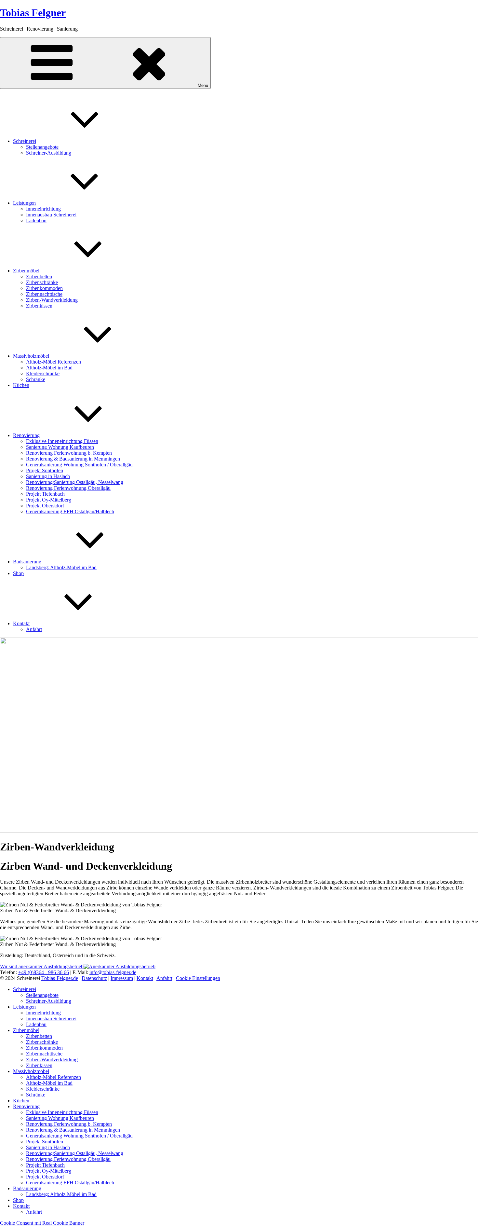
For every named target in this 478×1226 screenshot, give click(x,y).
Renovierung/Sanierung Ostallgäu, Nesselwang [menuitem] (74, 1153)
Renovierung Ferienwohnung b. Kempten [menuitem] (69, 1124)
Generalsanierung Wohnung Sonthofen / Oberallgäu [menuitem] (79, 1135)
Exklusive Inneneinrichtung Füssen (62, 441)
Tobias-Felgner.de (59, 978)
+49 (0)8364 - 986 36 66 (43, 972)
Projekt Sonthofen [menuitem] (44, 1141)
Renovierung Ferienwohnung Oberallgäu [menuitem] (68, 1159)
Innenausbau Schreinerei (51, 214)
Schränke (35, 379)
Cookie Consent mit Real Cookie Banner (42, 1223)
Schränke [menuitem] (35, 1094)
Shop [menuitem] (18, 1200)
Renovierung (26, 435)
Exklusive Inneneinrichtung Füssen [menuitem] (62, 1112)
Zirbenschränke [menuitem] (42, 1042)
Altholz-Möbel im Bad (49, 367)
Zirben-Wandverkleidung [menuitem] (52, 1059)
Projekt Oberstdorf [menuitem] (45, 1176)
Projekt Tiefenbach (45, 494)
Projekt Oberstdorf (45, 505)
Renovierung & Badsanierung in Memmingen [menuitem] (73, 1130)
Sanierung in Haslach (48, 476)
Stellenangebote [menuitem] (42, 995)
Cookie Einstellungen (198, 978)
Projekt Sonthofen (44, 470)
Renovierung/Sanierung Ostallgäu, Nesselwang (74, 482)
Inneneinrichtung (43, 209)
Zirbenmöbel (26, 270)
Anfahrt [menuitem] (34, 1212)
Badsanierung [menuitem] (27, 1188)
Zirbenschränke (42, 282)
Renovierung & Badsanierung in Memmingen (73, 458)
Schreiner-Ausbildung (48, 153)
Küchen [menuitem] (21, 1100)
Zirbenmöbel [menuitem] (26, 1030)
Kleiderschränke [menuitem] (43, 1089)
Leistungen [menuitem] (24, 1007)
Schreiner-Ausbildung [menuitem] (48, 1001)
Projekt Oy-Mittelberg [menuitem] (48, 1171)
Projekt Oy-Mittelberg (48, 500)
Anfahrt (34, 629)
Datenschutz (94, 978)
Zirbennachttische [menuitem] (44, 1053)
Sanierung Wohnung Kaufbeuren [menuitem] (60, 1118)
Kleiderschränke (43, 373)
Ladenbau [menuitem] (36, 1024)
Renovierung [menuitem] (26, 1106)
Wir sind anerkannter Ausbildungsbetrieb (42, 966)
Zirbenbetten (39, 276)
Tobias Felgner (33, 13)
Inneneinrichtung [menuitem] (43, 1012)
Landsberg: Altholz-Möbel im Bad (61, 567)
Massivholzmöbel (31, 356)
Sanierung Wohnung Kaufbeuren (60, 447)
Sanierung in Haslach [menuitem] (48, 1147)
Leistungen (24, 203)
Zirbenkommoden (44, 288)
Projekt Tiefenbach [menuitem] (45, 1165)
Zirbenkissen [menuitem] (39, 1065)
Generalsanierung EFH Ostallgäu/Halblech (70, 511)
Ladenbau (36, 220)
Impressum (122, 978)
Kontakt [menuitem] (21, 1206)
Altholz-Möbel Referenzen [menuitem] (53, 1077)
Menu (203, 85)
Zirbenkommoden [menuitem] (44, 1048)
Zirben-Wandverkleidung (52, 300)
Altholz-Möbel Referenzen (53, 362)
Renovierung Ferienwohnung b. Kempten (69, 453)
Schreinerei (24, 141)
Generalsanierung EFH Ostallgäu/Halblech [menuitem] (70, 1182)
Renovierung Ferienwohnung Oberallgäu (68, 488)
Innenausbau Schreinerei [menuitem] (51, 1018)
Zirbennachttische (44, 294)
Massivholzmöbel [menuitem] (31, 1071)
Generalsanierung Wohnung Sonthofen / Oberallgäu (79, 464)
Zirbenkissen (39, 306)
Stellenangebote (42, 147)
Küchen (21, 385)
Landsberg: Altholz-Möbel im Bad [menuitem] (61, 1194)
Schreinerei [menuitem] (24, 989)
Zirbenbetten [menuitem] (39, 1036)
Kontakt (21, 623)
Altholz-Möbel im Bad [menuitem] (49, 1083)
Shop (18, 573)
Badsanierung (27, 561)
